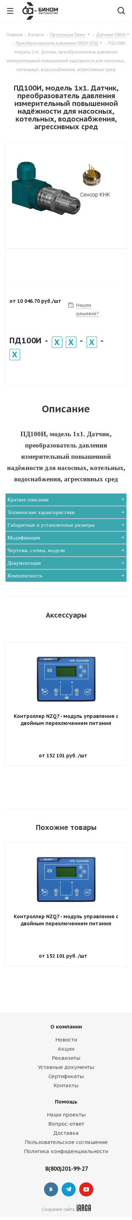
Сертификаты (66, 1076)
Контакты (66, 1085)
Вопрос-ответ (66, 1123)
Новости (66, 1039)
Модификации (23, 537)
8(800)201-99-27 (66, 1168)
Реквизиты (66, 1058)
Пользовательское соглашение (66, 1142)
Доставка (66, 1133)
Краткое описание (28, 499)
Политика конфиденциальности (66, 1151)
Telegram (69, 1189)
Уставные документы (66, 1067)
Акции (66, 1048)
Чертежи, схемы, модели (36, 550)
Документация (24, 563)
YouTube (86, 1189)
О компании (66, 1026)
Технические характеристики (41, 512)
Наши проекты (66, 1114)
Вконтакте (51, 1189)
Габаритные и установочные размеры (51, 525)
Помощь (66, 1101)
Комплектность (25, 575)
